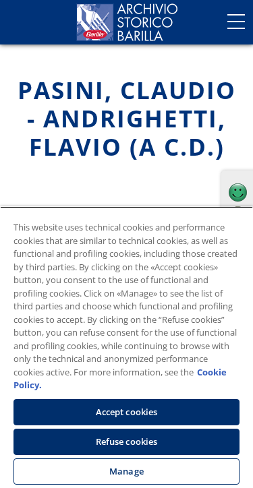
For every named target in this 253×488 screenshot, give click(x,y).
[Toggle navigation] (236, 21)
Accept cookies (127, 412)
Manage (126, 471)
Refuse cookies (127, 441)
